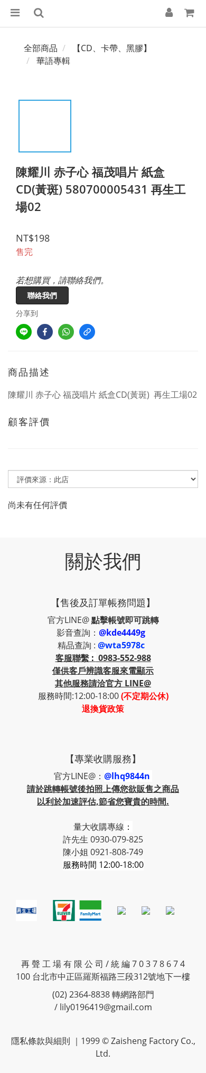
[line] (24, 332)
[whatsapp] (66, 332)
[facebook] (45, 332)
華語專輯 (53, 60)
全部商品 (41, 48)
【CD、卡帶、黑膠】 (112, 48)
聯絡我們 (42, 295)
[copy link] (87, 332)
